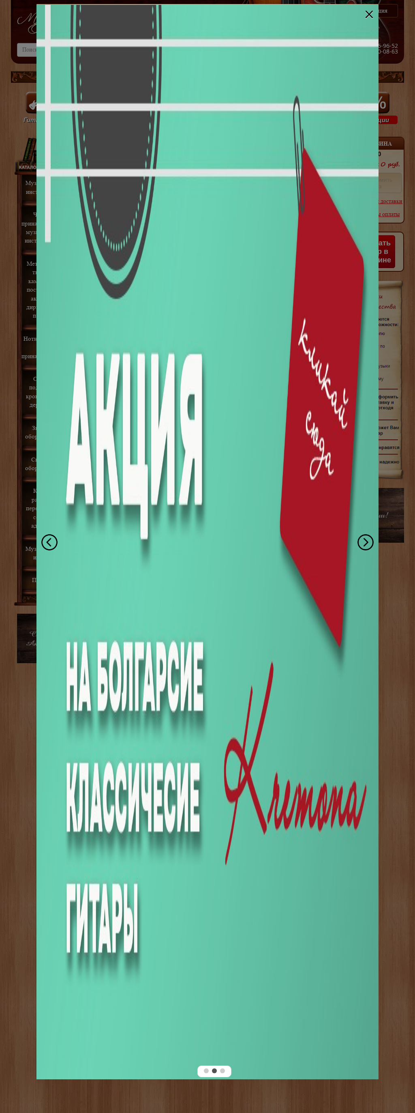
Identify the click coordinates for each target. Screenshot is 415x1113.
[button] (206, 1070)
